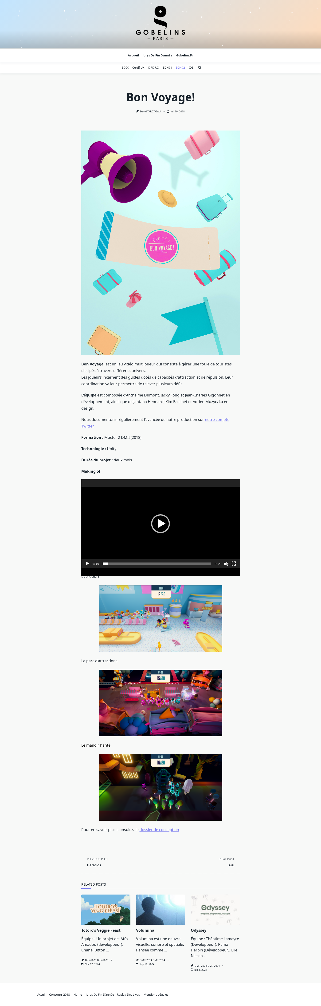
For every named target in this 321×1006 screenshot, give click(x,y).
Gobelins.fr (184, 55)
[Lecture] (87, 563)
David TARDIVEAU (150, 111)
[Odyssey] (215, 910)
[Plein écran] (233, 563)
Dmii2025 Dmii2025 (96, 960)
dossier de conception (159, 829)
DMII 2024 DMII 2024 (152, 960)
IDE (191, 67)
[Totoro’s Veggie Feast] (105, 910)
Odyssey (198, 930)
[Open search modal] (199, 68)
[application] (160, 524)
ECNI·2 (180, 67)
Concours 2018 (59, 994)
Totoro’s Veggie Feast (101, 930)
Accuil (41, 994)
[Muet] (226, 563)
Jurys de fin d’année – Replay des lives (113, 994)
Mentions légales (156, 994)
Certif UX (138, 67)
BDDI (125, 67)
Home (78, 994)
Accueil (133, 55)
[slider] (157, 563)
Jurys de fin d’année (157, 55)
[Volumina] (160, 910)
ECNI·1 (167, 67)
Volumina (145, 930)
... (107, 950)
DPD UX (153, 67)
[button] (160, 523)
